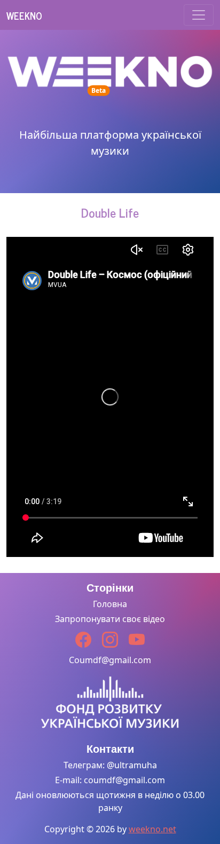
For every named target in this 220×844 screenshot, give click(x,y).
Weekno (24, 15)
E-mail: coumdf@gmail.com (110, 780)
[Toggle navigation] (199, 15)
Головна (110, 604)
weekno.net (152, 829)
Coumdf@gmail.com (110, 660)
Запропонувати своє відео (110, 619)
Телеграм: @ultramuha (110, 765)
